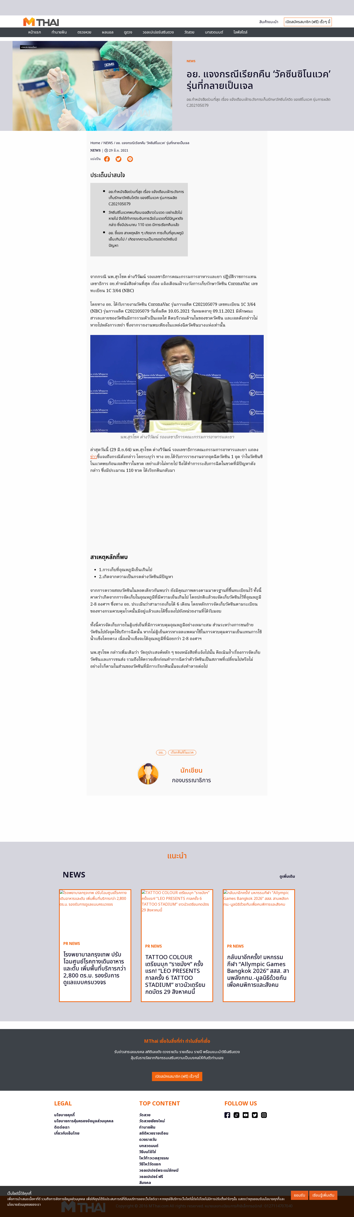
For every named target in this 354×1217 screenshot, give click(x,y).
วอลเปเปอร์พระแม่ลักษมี (158, 1170)
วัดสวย (189, 32)
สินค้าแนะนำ (268, 22)
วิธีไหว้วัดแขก (150, 1164)
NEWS (191, 61)
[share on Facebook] (107, 159)
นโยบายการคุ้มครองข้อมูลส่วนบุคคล (83, 1121)
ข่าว (93, 457)
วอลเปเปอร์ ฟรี (151, 1177)
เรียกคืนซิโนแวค (182, 752)
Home (95, 143)
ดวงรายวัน (148, 1140)
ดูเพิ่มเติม (287, 876)
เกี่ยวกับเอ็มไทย (66, 1133)
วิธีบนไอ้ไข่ (147, 1152)
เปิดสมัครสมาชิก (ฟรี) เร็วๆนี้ (177, 1076)
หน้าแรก (34, 32)
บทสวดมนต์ (214, 32)
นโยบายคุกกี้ (64, 1115)
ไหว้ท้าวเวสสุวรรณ (154, 1158)
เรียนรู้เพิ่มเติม (323, 1195)
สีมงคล (145, 1183)
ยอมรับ (299, 1195)
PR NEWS (71, 944)
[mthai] (41, 21)
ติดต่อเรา (62, 1127)
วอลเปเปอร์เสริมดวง (158, 32)
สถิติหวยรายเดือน (153, 1133)
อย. (161, 752)
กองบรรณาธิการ (191, 780)
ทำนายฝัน (59, 32)
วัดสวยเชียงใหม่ (152, 1121)
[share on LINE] (130, 159)
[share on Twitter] (119, 159)
